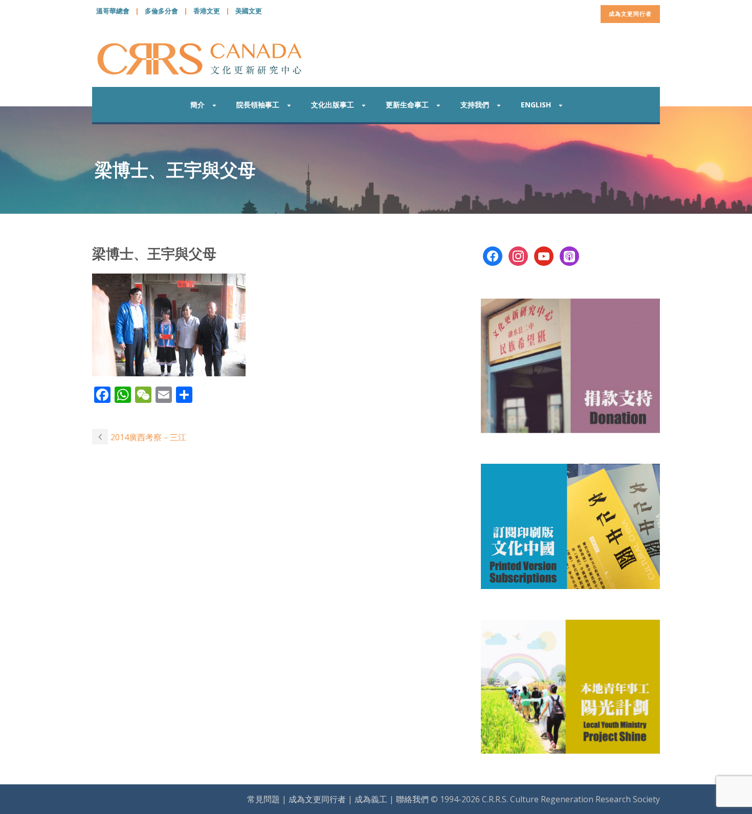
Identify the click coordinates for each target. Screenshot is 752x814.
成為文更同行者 (630, 13)
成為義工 (371, 799)
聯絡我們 (412, 799)
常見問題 (263, 799)
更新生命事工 (407, 104)
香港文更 (206, 10)
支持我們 (474, 104)
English (536, 104)
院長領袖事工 (257, 104)
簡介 (197, 104)
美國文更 (248, 10)
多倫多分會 (161, 10)
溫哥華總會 (112, 10)
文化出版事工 (332, 104)
